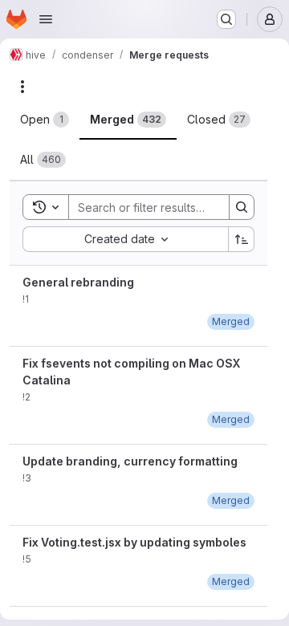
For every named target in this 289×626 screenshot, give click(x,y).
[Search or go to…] (226, 19)
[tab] (44, 120)
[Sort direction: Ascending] (241, 239)
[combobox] (125, 239)
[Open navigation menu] (46, 19)
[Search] (241, 207)
